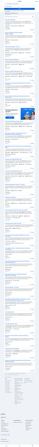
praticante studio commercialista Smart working (18, 403)
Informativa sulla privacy (5, 441)
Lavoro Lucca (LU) (7, 380)
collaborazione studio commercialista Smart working (18, 386)
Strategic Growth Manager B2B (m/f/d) (13, 159)
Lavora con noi (3, 428)
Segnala (32, 29)
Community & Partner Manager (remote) (13, 171)
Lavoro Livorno (7, 387)
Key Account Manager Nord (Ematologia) (13, 32)
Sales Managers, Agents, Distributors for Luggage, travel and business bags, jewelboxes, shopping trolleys (18, 300)
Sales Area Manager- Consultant (12, 287)
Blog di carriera (28, 423)
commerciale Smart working (19, 398)
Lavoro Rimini (7, 384)
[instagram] (4, 435)
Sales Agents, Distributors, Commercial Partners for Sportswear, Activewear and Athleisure (16, 134)
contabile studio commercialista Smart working (18, 389)
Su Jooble (2, 422)
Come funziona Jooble (5, 423)
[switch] (33, 16)
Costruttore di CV (29, 428)
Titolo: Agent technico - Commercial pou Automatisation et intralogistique (17, 249)
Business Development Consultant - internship (15, 184)
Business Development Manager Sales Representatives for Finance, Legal (17, 97)
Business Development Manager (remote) (13, 71)
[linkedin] (9, 435)
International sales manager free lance (13, 223)
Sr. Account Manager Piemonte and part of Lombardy (16, 210)
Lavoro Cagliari (7, 385)
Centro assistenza (4, 429)
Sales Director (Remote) (10, 19)
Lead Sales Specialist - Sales (11, 323)
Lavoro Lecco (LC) (7, 388)
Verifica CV (27, 429)
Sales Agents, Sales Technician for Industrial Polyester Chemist (16, 336)
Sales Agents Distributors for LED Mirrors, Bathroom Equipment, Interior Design (16, 275)
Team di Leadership (4, 425)
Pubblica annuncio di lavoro (17, 422)
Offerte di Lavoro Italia (5, 431)
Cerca (19, 8)
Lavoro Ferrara (7, 383)
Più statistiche (7, 14)
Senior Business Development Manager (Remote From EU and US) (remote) (18, 84)
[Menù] (1, 1)
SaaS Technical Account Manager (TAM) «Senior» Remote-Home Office (17, 236)
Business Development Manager (12, 59)
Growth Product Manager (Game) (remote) (14, 121)
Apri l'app (36, 1)
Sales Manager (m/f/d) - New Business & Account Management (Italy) (18, 147)
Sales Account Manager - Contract (12, 46)
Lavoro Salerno (7, 389)
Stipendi (27, 426)
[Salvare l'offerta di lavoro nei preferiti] (33, 20)
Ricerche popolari (7, 377)
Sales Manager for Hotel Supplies (12, 348)
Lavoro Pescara (7, 391)
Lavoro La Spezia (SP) (8, 392)
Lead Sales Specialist (9, 312)
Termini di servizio (4, 439)
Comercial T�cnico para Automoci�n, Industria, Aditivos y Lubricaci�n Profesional (17, 262)
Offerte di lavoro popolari (28, 380)
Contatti (2, 426)
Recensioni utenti (28, 425)
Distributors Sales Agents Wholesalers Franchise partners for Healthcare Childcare (18, 361)
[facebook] (2, 435)
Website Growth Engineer (10, 197)
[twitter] (6, 435)
